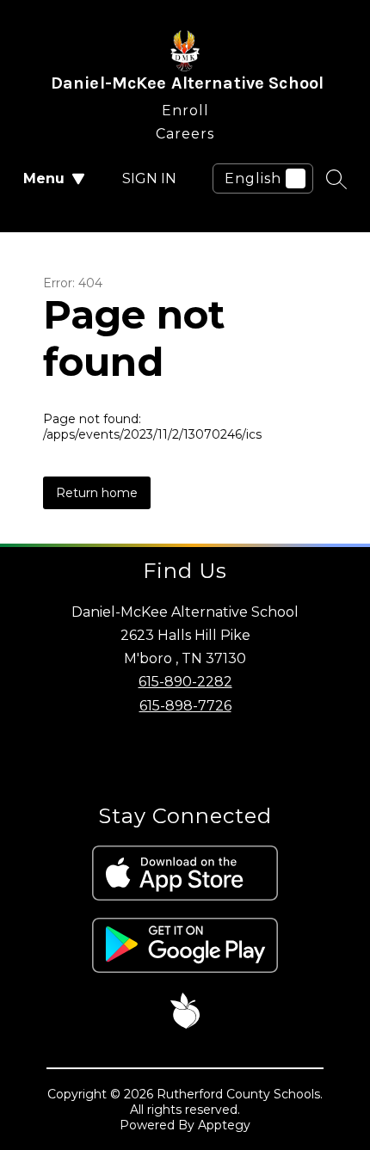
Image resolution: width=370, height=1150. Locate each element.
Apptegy (224, 1125)
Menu (44, 178)
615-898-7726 (185, 706)
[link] (185, 107)
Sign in (149, 178)
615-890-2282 (185, 681)
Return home (97, 493)
